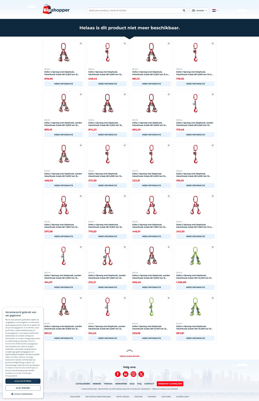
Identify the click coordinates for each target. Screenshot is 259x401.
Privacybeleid (11, 376)
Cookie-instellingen (23, 373)
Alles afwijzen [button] (23, 388)
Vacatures (166, 397)
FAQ (139, 383)
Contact (149, 383)
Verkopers (121, 383)
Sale (132, 383)
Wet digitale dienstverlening (98, 397)
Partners (152, 397)
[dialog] (23, 352)
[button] (214, 10)
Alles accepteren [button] (23, 381)
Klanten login (182, 397)
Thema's (108, 383)
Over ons (138, 397)
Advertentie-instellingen (25, 368)
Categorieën (83, 383)
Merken (97, 383)
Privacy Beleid (122, 397)
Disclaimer (75, 397)
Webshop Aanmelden (170, 383)
